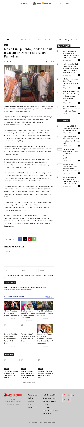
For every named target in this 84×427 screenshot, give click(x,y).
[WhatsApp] (34, 239)
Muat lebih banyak (28, 382)
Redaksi (9, 62)
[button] (24, 4)
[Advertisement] (42, 22)
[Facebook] (20, 239)
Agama (6, 45)
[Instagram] (68, 395)
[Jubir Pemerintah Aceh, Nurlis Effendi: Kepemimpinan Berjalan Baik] (59, 80)
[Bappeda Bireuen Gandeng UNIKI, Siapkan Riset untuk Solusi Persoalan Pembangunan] (59, 165)
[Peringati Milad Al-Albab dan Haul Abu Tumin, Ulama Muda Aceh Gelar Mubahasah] (29, 364)
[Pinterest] (30, 239)
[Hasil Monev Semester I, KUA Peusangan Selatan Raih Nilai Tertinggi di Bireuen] (12, 364)
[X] (25, 239)
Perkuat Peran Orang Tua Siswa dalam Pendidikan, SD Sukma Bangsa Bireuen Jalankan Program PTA (71, 96)
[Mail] (73, 395)
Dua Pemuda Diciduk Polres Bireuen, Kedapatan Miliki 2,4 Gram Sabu (71, 109)
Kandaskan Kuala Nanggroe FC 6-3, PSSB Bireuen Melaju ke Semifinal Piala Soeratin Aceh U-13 (70, 154)
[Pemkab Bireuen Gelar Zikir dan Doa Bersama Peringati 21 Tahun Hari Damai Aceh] (46, 364)
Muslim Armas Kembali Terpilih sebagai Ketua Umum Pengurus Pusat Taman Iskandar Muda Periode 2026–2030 (70, 68)
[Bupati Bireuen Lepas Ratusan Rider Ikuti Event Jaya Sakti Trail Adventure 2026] (59, 138)
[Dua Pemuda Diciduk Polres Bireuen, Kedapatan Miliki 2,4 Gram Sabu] (59, 108)
